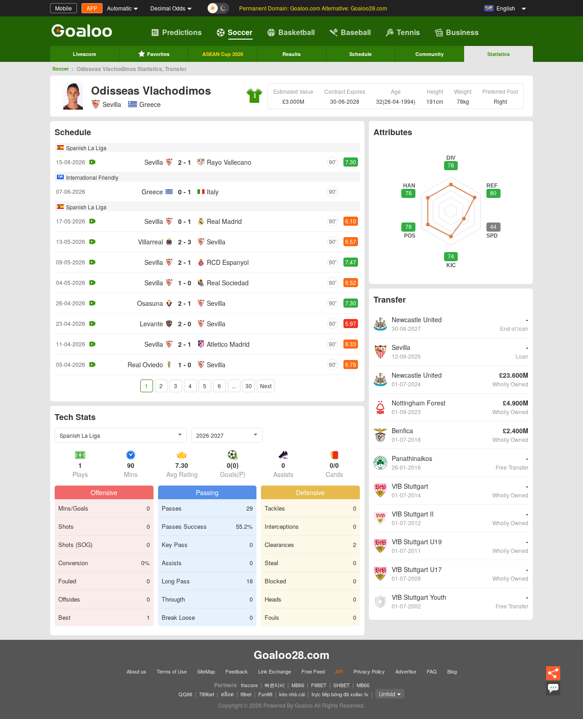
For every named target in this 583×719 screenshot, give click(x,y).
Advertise (405, 671)
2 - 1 (184, 162)
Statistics (498, 54)
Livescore (84, 54)
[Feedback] (553, 694)
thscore (249, 685)
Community (429, 54)
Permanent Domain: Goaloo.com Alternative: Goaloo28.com (313, 8)
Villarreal (150, 241)
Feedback (236, 671)
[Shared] (553, 679)
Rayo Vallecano (229, 162)
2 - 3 (184, 241)
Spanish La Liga (86, 148)
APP (92, 8)
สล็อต (227, 694)
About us (136, 671)
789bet (206, 694)
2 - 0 (184, 323)
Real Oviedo (145, 364)
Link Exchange (274, 671)
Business (462, 32)
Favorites (158, 54)
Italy (213, 191)
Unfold (387, 694)
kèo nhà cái (292, 694)
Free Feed (313, 671)
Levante (151, 323)
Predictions (182, 32)
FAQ (432, 671)
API (339, 671)
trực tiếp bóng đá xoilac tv (340, 694)
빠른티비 (275, 685)
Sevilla (111, 104)
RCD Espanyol (228, 262)
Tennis (408, 32)
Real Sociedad (228, 282)
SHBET (341, 685)
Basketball (296, 32)
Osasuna (150, 303)
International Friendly (92, 177)
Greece (152, 191)
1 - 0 (184, 282)
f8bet (245, 694)
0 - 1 (184, 191)
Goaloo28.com (291, 654)
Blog (452, 671)
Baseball (356, 32)
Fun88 (265, 694)
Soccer (240, 32)
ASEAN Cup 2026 (222, 54)
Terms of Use (172, 671)
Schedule (360, 54)
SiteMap (206, 671)
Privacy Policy (369, 671)
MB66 (298, 685)
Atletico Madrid (228, 344)
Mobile (63, 8)
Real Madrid (224, 221)
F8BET (319, 685)
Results (291, 54)
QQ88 (185, 694)
